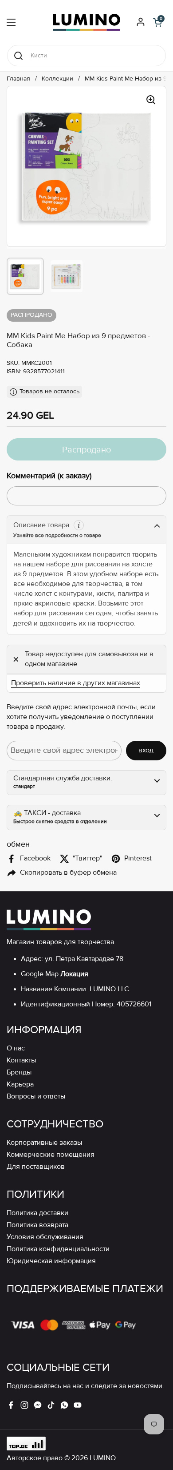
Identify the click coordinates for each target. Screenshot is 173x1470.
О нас (16, 1048)
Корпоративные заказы (44, 1143)
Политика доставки (37, 1213)
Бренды (19, 1072)
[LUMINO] (86, 22)
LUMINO (103, 1458)
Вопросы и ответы (36, 1096)
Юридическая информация (51, 1261)
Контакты (21, 1060)
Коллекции (57, 78)
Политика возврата (37, 1225)
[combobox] (86, 55)
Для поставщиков (36, 1167)
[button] (157, 22)
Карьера (20, 1084)
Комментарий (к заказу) (49, 476)
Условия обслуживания (45, 1237)
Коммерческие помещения (50, 1155)
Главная (18, 78)
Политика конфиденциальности (58, 1249)
